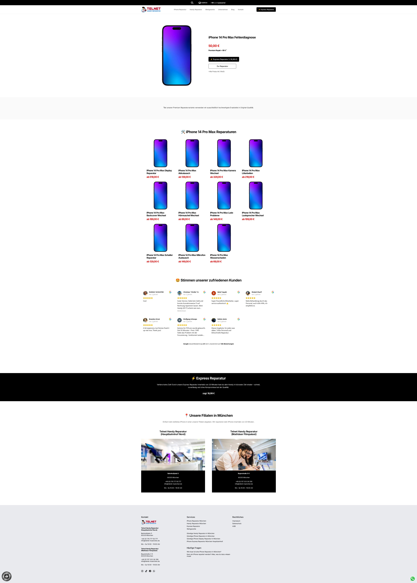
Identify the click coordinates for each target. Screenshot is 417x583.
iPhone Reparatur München (196, 521)
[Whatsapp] (154, 571)
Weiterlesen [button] (181, 311)
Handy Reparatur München (196, 523)
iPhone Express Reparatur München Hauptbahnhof (205, 541)
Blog (232, 9)
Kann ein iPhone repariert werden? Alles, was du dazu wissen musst (208, 555)
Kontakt (240, 9)
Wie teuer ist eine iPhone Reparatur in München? (204, 552)
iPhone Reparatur (180, 9)
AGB (234, 526)
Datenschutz (236, 523)
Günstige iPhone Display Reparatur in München (203, 539)
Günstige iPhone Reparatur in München (200, 536)
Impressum (236, 521)
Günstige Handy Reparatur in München (200, 533)
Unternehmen (223, 9)
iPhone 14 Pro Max (201, 132)
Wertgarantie (210, 9)
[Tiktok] (146, 571)
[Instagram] (142, 571)
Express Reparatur (193, 526)
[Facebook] (150, 571)
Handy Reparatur (196, 9)
